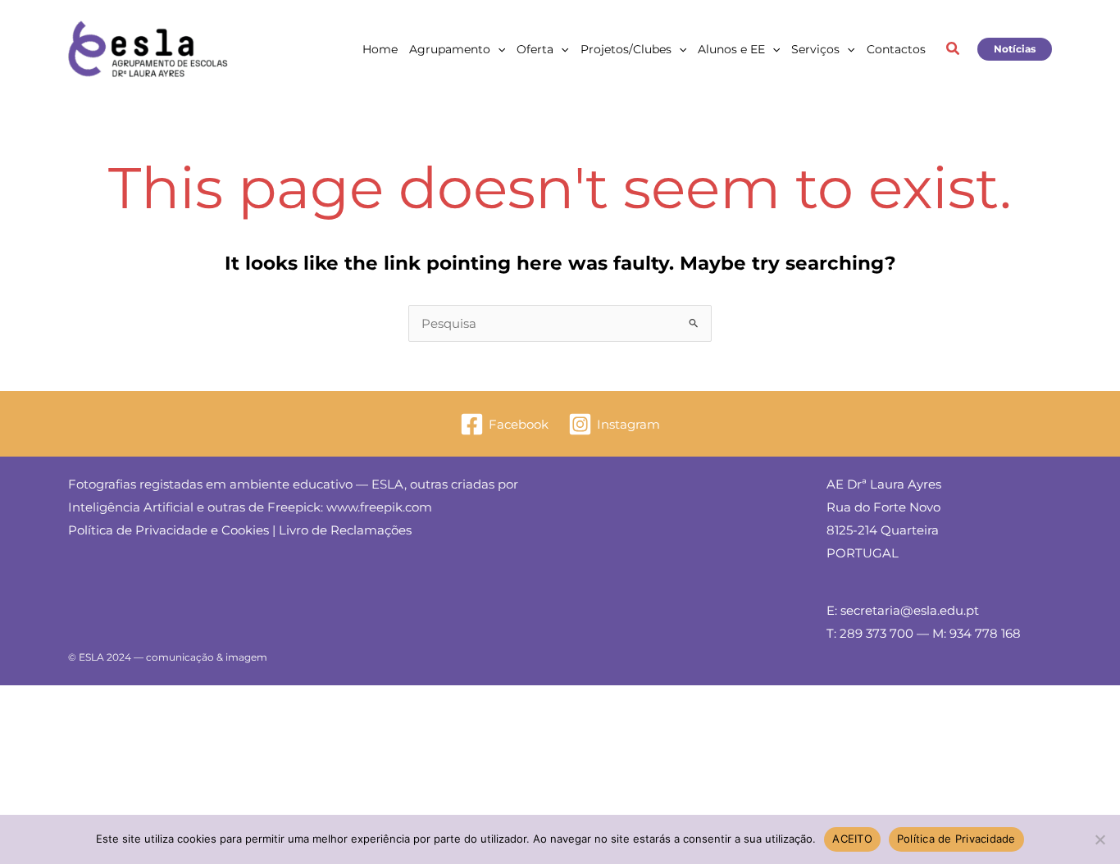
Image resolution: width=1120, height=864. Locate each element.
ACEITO (852, 838)
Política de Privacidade (956, 838)
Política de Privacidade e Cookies (168, 530)
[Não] (1099, 839)
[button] (497, 49)
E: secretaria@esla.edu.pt (902, 610)
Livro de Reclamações (345, 530)
